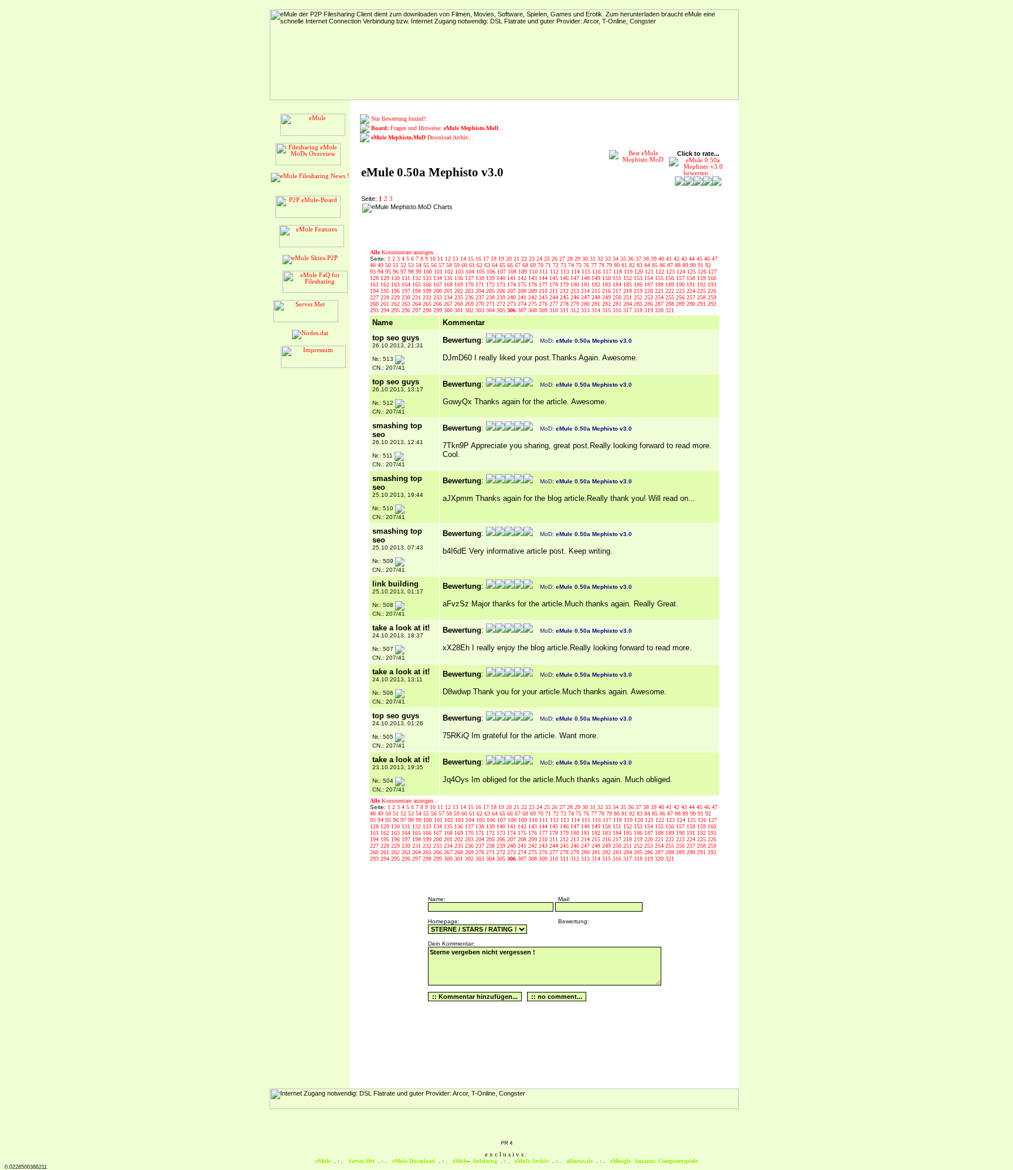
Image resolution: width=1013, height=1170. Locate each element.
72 (556, 265)
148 (586, 278)
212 (565, 291)
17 (487, 258)
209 (533, 291)
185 (628, 284)
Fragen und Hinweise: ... (437, 128)
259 (712, 297)
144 (544, 278)
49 (381, 265)
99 (419, 271)
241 (523, 297)
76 (587, 265)
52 (404, 265)
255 (670, 297)
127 (712, 271)
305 (502, 310)
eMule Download (413, 1161)
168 (449, 284)
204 (480, 291)
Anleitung (484, 1161)
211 (554, 291)
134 (438, 278)
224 (691, 291)
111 (544, 271)
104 (470, 271)
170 (470, 284)
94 (381, 271)
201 (449, 291)
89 (686, 265)
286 (649, 304)
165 (417, 284)
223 (681, 291)
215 (597, 291)
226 (712, 291)
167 (438, 284)
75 (579, 265)
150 (607, 278)
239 (502, 297)
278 (565, 304)
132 (417, 278)
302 (470, 310)
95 (389, 271)
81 (625, 265)
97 (404, 271)
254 (660, 297)
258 (702, 297)
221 (660, 291)
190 (681, 284)
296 (407, 310)
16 (479, 258)
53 (412, 265)
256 (681, 297)
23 (532, 258)
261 (385, 304)
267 (449, 304)
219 (639, 291)
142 (523, 278)
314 (597, 310)
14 (464, 258)
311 (565, 310)
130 (396, 278)
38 (647, 258)
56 (434, 265)
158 (691, 278)
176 (533, 284)
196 (396, 291)
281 (597, 304)
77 (595, 265)
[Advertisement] (531, 220)
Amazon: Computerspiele (666, 1161)
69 (534, 265)
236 (470, 297)
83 (640, 265)
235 (459, 297)
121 (650, 271)
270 (480, 304)
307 (523, 310)
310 (554, 310)
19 (502, 258)
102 (449, 271)
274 (523, 304)
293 (375, 310)
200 (438, 291)
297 (417, 310)
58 (450, 265)
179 (565, 284)
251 (628, 297)
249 (607, 297)
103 (460, 271)
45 (700, 258)
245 (565, 297)
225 (702, 291)
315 (607, 310)
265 (428, 304)
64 (495, 265)
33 (609, 258)
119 (629, 271)
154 (649, 278)
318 (639, 310)
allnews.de (579, 1161)
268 (459, 304)
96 (396, 271)
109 (523, 271)
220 (649, 291)
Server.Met (361, 1161)
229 (396, 297)
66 (511, 265)
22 (525, 258)
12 (449, 258)
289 (681, 304)
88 (678, 265)
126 (703, 271)
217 (618, 291)
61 (473, 265)
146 (565, 278)
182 (597, 284)
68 (526, 265)
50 (389, 265)
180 (575, 284)
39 (654, 258)
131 (407, 278)
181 (586, 284)
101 (439, 271)
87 (671, 265)
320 (660, 310)
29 (578, 258)
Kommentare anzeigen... (404, 252)
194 (375, 291)
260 (375, 304)
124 (682, 271)
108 (513, 271)
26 (555, 258)
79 (610, 265)
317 (628, 310)
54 (419, 265)
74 (572, 265)
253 (649, 297)
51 (396, 265)
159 (702, 278)
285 (639, 304)
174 (512, 284)
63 (488, 265)
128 (375, 278)
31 (593, 258)
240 (512, 297)
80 (617, 265)
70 (541, 265)
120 (639, 271)
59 (457, 265)
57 (442, 265)
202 (459, 291)
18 (494, 258)
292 (712, 304)
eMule (323, 1161)
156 (670, 278)
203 (470, 291)
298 (428, 310)
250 (618, 297)
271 (491, 304)
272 (502, 304)
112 (555, 271)
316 (618, 310)
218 (628, 291)
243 (544, 297)
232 (428, 297)
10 (433, 258)
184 (618, 284)
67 (518, 265)
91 (701, 265)
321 (669, 310)
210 (544, 291)
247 (586, 297)
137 (470, 278)
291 (702, 304)
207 (512, 291)
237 (480, 297)
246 (575, 297)
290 (691, 304)
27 (563, 258)
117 (608, 271)
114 (576, 271)
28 (571, 258)
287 (660, 304)
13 (456, 258)
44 (692, 258)
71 (549, 265)
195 (385, 291)
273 (512, 304)
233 (438, 297)
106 (492, 271)
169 (459, 284)
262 (396, 304)
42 (677, 258)
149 (597, 278)
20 (510, 258)
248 (597, 297)
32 (601, 258)
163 (396, 284)
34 (616, 258)
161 (375, 284)
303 (480, 310)
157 (681, 278)
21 (517, 258)
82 (633, 265)
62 (480, 265)
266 (438, 304)
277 (554, 304)
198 (417, 291)
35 (624, 258)
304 (491, 310)
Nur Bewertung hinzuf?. (399, 118)
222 (670, 291)
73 (564, 265)
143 (533, 278)
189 (670, 284)
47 (715, 258)
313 (586, 310)
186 (639, 284)
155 (660, 278)
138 (480, 278)
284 (628, 304)
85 (656, 265)
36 (631, 258)
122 (660, 271)
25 (548, 258)
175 (523, 284)
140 (502, 278)
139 (491, 278)
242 (533, 297)
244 (554, 297)
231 (417, 297)
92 (708, 265)
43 (685, 258)
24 (540, 258)
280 (586, 304)
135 (449, 278)
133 (428, 278)
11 (441, 258)
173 (502, 284)
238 (491, 297)
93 (374, 271)
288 (670, 304)
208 (523, 291)
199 (428, 291)
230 (407, 297)
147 (575, 278)
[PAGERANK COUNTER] (506, 1144)
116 (597, 271)
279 (575, 304)
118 (618, 271)
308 (533, 310)
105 (481, 271)
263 (407, 304)
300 (449, 310)
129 (385, 278)
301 (459, 310)
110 (534, 271)
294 (385, 310)
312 (575, 310)
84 (648, 265)
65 (503, 265)
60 (465, 265)
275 (533, 304)
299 (438, 310)
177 (544, 284)
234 (449, 297)
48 (374, 265)
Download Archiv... (422, 137)
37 (639, 258)
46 (708, 258)
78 (602, 265)
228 (385, 297)
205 (491, 291)
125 (692, 271)
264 (417, 304)
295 (396, 310)
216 (607, 291)
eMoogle (620, 1161)
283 (618, 304)
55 (427, 265)
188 (660, 284)
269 (470, 304)
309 (544, 310)
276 (544, 304)
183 (607, 284)
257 (691, 297)
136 (459, 278)
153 (639, 278)
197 (407, 291)
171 (480, 284)
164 (407, 284)
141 (512, 278)
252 (639, 297)
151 (618, 278)
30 (586, 258)
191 (691, 284)
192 (702, 284)
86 (663, 265)
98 (412, 271)
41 (670, 258)
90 (694, 265)
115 (587, 271)
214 (586, 291)
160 (712, 278)
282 (607, 304)
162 (385, 284)
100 (428, 271)
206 (502, 291)
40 (662, 258)
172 (491, 284)
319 (649, 310)
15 (471, 258)
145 (554, 278)
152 (628, 278)
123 (671, 271)
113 (565, 271)
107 (502, 271)
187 (649, 284)
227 (375, 297)
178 (554, 284)
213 (575, 291)
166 (428, 284)
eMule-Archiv (532, 1161)
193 (712, 284)
